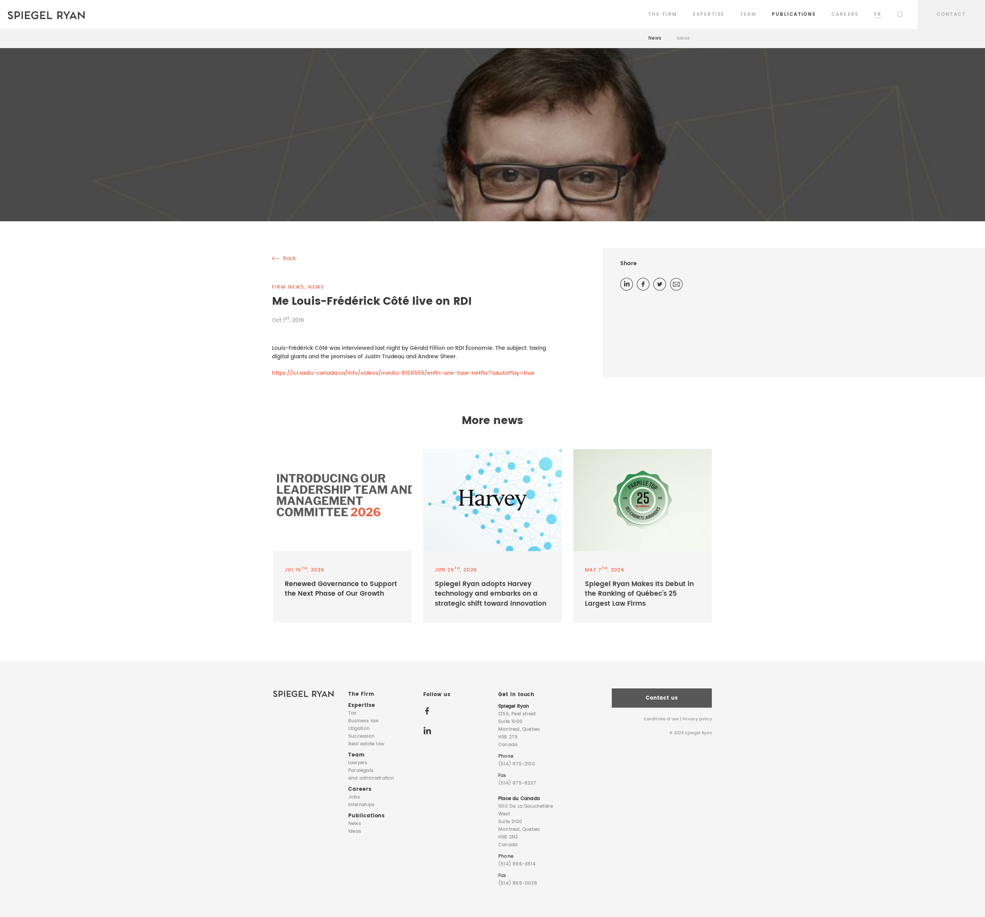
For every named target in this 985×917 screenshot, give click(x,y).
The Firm (663, 14)
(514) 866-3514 (517, 864)
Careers (845, 14)
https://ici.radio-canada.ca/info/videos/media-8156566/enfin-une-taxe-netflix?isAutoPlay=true (403, 373)
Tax (352, 713)
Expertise (709, 14)
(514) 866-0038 (517, 883)
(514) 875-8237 (517, 783)
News (654, 38)
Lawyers (357, 763)
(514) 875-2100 (516, 764)
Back (289, 258)
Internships (361, 804)
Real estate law (366, 744)
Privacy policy (697, 719)
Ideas (683, 38)
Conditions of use (661, 719)
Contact (951, 14)
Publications (794, 14)
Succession (361, 736)
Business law (363, 721)
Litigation (359, 728)
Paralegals (371, 774)
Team (748, 14)
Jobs (354, 797)
